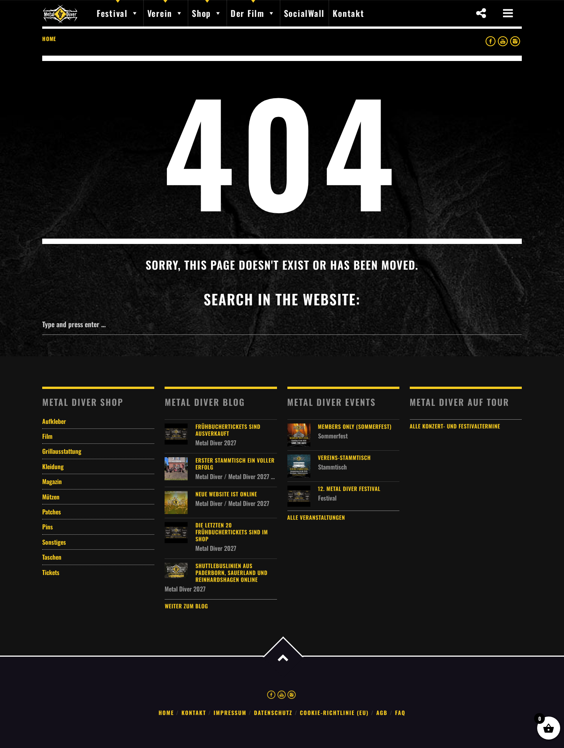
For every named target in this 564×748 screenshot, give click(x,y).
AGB (382, 713)
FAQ (400, 713)
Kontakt (193, 713)
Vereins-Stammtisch (344, 458)
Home (49, 39)
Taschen (51, 557)
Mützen (50, 496)
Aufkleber (54, 421)
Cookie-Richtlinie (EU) (334, 713)
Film (47, 436)
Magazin (52, 481)
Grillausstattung (61, 451)
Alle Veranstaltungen (316, 518)
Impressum (230, 713)
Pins (47, 526)
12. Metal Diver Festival (349, 489)
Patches (51, 511)
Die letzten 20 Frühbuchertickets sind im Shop (231, 532)
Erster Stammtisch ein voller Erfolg (234, 464)
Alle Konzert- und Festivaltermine (455, 426)
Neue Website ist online (226, 494)
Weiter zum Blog (186, 606)
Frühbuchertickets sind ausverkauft (227, 430)
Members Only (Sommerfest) (355, 426)
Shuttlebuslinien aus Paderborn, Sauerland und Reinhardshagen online (231, 573)
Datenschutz (273, 713)
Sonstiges (54, 542)
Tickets (50, 572)
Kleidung (53, 466)
